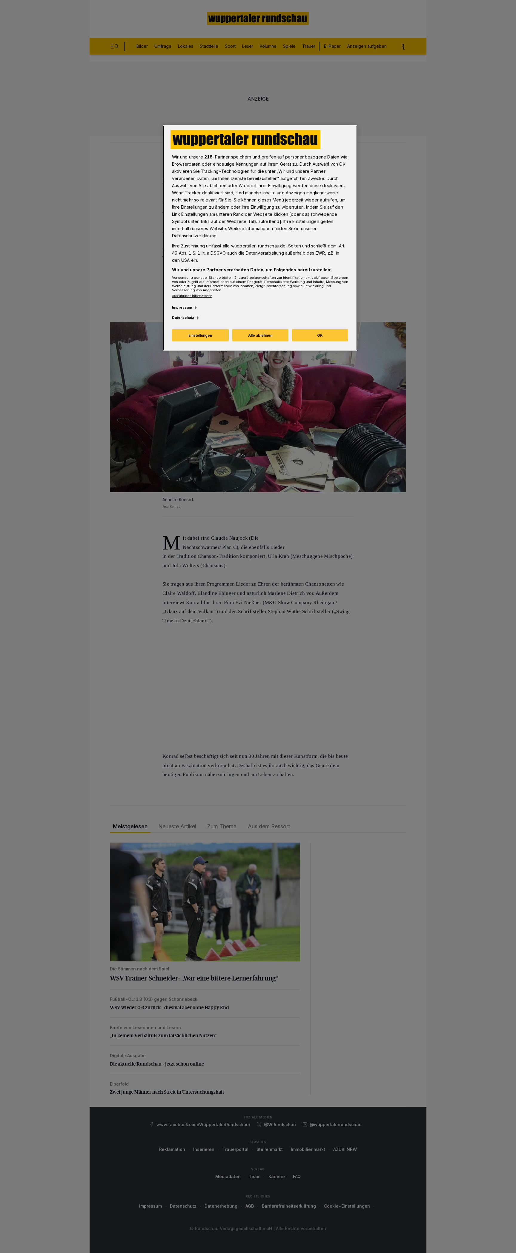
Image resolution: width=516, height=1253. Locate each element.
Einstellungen (200, 335)
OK (320, 335)
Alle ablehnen (260, 335)
